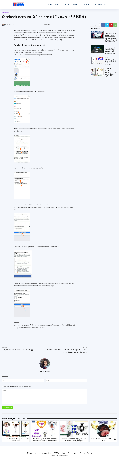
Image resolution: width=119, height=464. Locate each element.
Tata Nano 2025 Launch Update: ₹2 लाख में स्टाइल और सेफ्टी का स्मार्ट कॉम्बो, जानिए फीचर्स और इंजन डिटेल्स (111, 38)
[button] (105, 4)
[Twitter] (107, 25)
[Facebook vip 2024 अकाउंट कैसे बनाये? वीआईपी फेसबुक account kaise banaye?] (45, 429)
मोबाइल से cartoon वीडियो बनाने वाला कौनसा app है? (18, 350)
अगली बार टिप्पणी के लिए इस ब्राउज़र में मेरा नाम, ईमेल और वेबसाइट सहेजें (17, 386)
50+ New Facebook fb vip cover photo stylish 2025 (110, 73)
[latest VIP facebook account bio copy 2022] (103, 429)
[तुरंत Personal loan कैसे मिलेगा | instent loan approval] (97, 60)
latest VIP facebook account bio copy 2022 (103, 439)
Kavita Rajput (10, 24)
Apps (106, 46)
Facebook (5, 12)
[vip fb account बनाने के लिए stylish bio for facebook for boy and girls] (74, 429)
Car (106, 31)
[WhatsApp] (115, 25)
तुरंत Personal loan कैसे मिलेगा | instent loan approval (110, 62)
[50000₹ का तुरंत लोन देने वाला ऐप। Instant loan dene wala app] (97, 49)
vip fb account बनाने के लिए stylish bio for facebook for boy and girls (74, 439)
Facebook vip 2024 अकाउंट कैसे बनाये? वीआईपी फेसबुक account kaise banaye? (45, 439)
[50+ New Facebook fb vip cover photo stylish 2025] (97, 72)
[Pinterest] (111, 25)
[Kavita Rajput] (3, 25)
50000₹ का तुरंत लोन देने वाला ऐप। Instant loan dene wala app (110, 50)
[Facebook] (103, 25)
